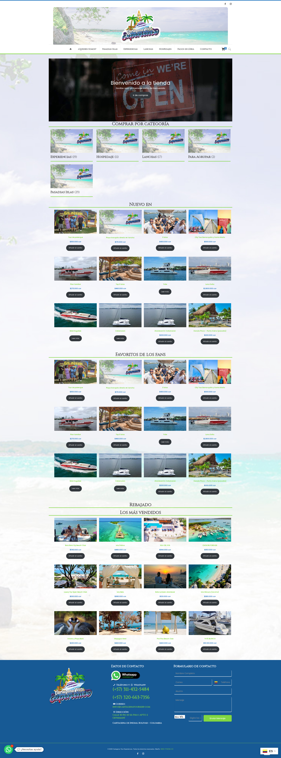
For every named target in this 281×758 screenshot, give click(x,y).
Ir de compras (140, 95)
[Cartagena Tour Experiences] (140, 26)
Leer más (165, 292)
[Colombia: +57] (216, 682)
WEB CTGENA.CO (167, 749)
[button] (8, 749)
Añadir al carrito (75, 248)
